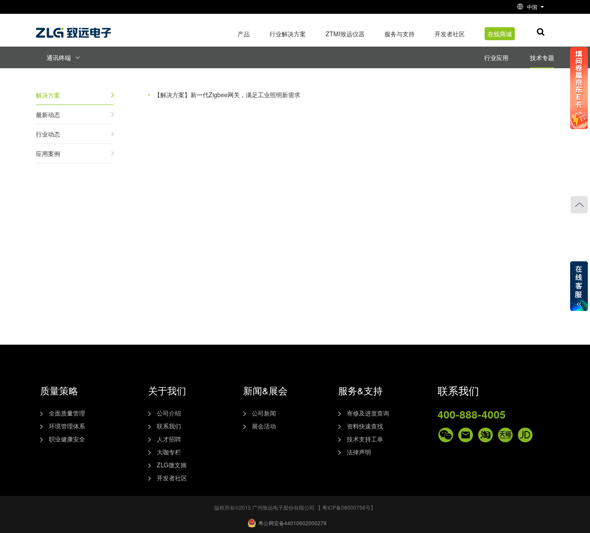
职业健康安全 (67, 439)
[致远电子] (75, 29)
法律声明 (359, 451)
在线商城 (500, 33)
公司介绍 (169, 413)
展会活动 (264, 426)
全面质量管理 (67, 413)
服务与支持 (399, 33)
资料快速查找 (365, 426)
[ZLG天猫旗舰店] (505, 435)
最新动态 (48, 114)
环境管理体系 (67, 426)
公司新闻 (264, 413)
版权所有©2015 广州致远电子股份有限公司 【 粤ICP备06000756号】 (295, 507)
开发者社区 (450, 33)
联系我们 (169, 426)
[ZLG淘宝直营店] (485, 435)
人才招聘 (169, 439)
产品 (244, 33)
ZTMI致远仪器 (345, 33)
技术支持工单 (365, 439)
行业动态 (48, 134)
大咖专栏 (169, 451)
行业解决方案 (288, 33)
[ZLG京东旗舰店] (525, 435)
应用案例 (48, 153)
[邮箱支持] (465, 435)
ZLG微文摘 (172, 464)
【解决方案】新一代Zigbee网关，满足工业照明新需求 (227, 94)
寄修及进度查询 (368, 413)
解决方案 (48, 95)
